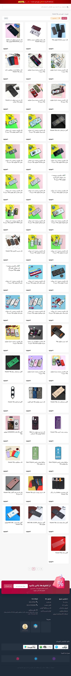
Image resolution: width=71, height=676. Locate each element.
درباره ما (65, 602)
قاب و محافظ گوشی (45, 608)
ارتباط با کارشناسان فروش (60, 614)
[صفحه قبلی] (41, 568)
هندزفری (48, 602)
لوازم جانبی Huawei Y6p (57, 14)
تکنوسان (66, 14)
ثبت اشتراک (8, 586)
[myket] (61, 647)
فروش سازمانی (63, 608)
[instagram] (54, 658)
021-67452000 (31, 605)
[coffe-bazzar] (46, 647)
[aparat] (17, 658)
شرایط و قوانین (63, 611)
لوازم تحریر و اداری (46, 611)
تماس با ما (65, 605)
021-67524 (32, 602)
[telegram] (36, 658)
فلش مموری (47, 605)
